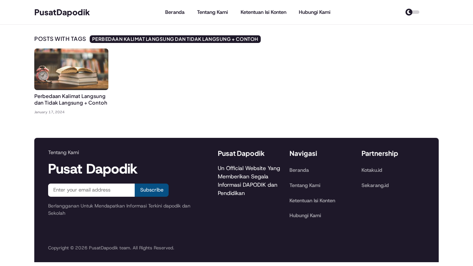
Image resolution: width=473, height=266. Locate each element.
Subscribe (151, 189)
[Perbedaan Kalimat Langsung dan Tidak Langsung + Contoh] (71, 88)
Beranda (175, 12)
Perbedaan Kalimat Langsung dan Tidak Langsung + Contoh (70, 99)
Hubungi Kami (314, 12)
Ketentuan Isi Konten (263, 12)
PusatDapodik (62, 12)
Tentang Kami (212, 12)
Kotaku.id (372, 170)
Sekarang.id (375, 185)
